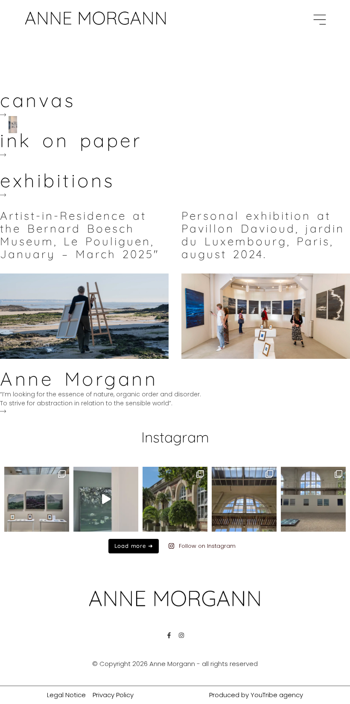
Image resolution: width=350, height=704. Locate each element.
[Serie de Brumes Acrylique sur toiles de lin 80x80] (36, 499)
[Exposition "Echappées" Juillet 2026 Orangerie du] (175, 499)
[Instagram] (181, 635)
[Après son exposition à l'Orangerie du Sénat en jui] (105, 499)
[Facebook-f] (169, 635)
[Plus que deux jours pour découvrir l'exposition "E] (313, 499)
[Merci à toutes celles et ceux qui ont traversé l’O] (244, 499)
